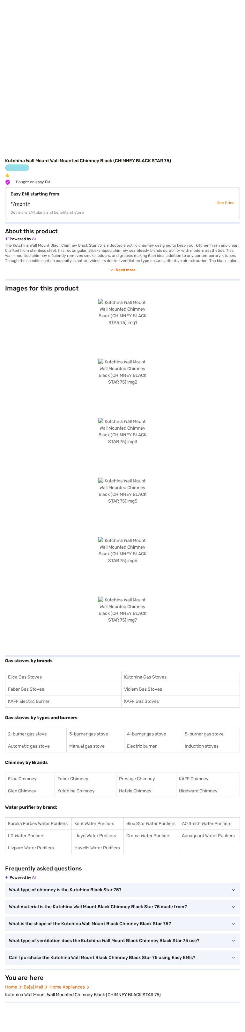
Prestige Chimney (137, 779)
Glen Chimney (22, 791)
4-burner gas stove (146, 734)
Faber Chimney (72, 779)
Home (11, 987)
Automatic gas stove (29, 746)
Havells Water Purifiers (97, 848)
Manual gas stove (87, 746)
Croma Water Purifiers (148, 835)
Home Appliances (67, 987)
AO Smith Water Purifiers (206, 823)
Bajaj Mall (33, 987)
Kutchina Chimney (76, 791)
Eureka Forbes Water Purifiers (38, 823)
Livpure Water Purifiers (31, 848)
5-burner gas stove (204, 734)
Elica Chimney (22, 779)
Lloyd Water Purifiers (95, 835)
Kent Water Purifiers (94, 823)
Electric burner (142, 746)
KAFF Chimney (194, 779)
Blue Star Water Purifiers (150, 823)
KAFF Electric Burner (28, 701)
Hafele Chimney (135, 791)
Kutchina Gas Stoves (145, 677)
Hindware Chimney (198, 791)
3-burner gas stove (88, 734)
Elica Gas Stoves (25, 677)
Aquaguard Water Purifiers (208, 835)
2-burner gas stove (27, 734)
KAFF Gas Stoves (141, 701)
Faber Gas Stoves (26, 689)
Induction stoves (202, 746)
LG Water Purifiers (26, 835)
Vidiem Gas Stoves (143, 689)
